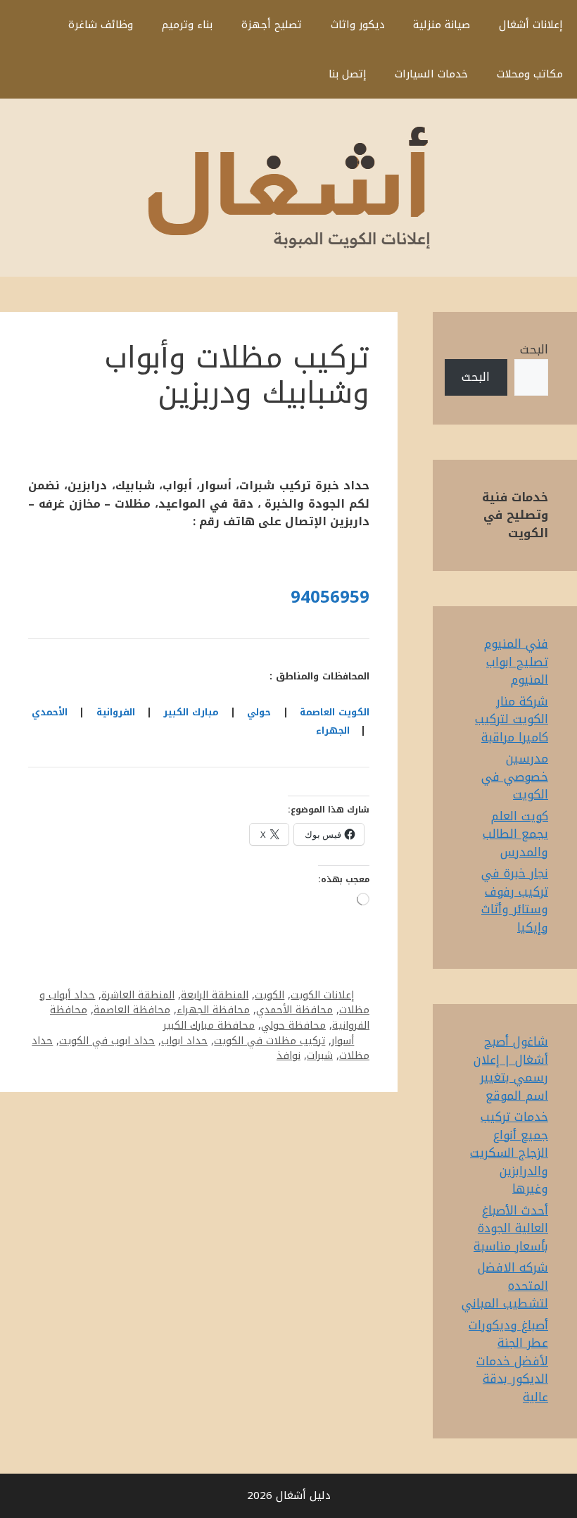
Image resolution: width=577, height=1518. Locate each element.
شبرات (320, 1055)
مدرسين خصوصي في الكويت (514, 776)
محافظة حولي (293, 1025)
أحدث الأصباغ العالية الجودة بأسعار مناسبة (511, 1228)
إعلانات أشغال (531, 24)
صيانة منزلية (441, 24)
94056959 (330, 597)
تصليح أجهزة (271, 24)
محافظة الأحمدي (294, 1010)
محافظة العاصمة (132, 1010)
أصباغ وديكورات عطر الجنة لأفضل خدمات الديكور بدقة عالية (508, 1361)
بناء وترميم (187, 24)
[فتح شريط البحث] (293, 74)
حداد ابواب (184, 1040)
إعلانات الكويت (322, 995)
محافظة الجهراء (213, 1010)
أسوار (342, 1040)
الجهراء (333, 730)
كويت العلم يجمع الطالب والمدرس (515, 834)
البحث (534, 349)
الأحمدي (50, 712)
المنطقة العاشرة (138, 995)
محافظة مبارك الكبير (209, 1025)
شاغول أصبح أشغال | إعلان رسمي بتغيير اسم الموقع (511, 1068)
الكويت (269, 995)
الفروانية (115, 712)
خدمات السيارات (431, 74)
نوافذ (288, 1055)
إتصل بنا (348, 74)
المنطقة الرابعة (214, 995)
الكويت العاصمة (334, 712)
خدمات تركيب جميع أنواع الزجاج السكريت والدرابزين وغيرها (509, 1152)
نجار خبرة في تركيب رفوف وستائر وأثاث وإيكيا (514, 900)
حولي (259, 712)
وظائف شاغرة (100, 24)
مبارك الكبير (191, 712)
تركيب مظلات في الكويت (269, 1040)
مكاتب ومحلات (530, 74)
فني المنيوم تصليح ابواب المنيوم (516, 661)
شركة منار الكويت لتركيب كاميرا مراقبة (511, 719)
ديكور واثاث (358, 24)
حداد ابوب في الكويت (107, 1040)
